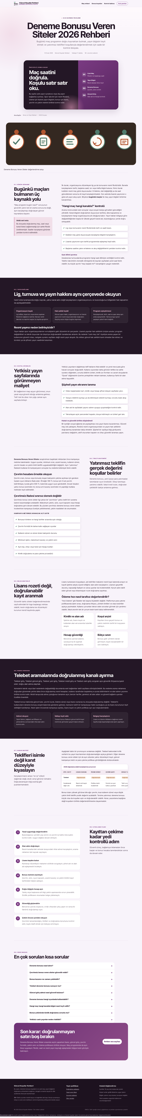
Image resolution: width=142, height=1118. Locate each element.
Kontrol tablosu (109, 3)
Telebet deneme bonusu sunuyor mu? (45, 986)
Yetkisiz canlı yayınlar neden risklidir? (45, 1019)
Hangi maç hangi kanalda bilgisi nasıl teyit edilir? (50, 1006)
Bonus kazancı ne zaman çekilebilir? (45, 979)
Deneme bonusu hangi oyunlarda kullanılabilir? (49, 999)
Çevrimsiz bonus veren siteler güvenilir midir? (49, 972)
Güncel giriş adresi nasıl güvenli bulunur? (47, 993)
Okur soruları (70, 1098)
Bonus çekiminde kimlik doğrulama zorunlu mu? (49, 1013)
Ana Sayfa (17, 115)
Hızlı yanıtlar (122, 3)
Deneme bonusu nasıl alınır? (41, 966)
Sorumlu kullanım (71, 1095)
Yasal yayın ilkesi (71, 1092)
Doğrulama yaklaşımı (72, 1089)
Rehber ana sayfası (112, 1042)
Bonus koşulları (97, 3)
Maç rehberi (86, 3)
